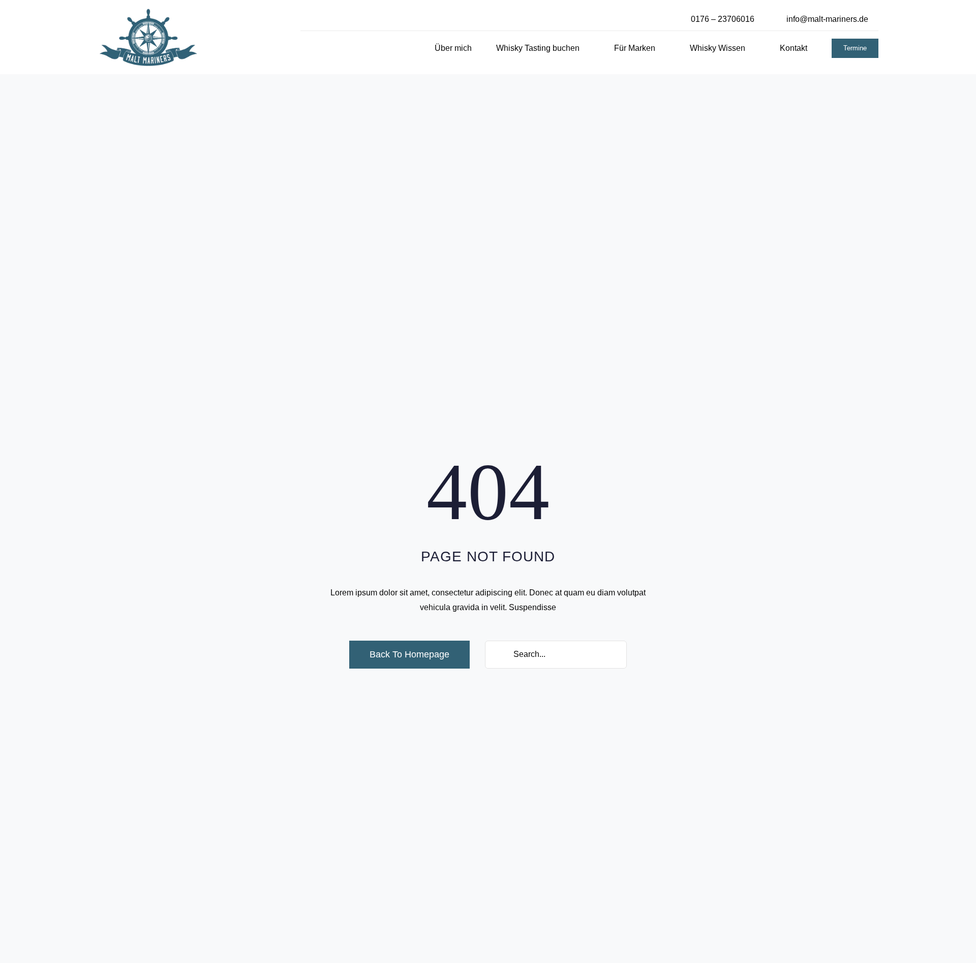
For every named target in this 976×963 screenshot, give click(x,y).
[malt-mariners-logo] (148, 12)
